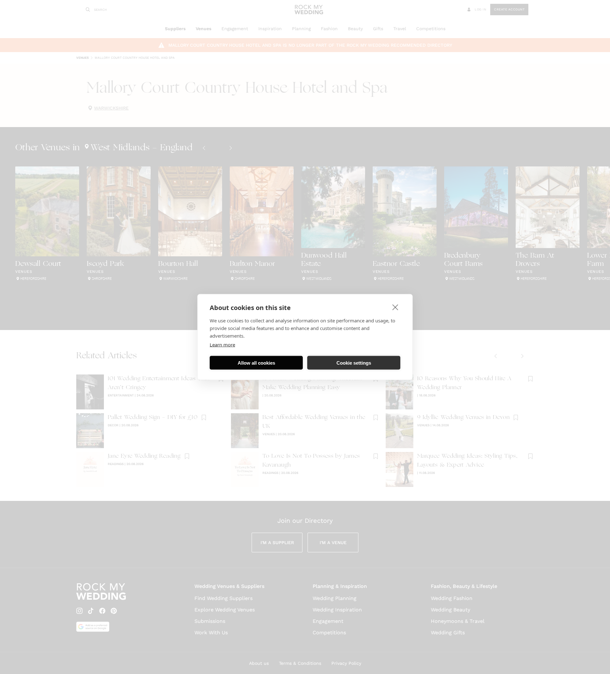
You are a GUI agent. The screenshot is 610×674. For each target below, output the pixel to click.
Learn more (222, 344)
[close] (395, 307)
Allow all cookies (256, 362)
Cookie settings (353, 362)
